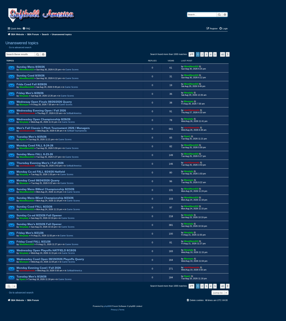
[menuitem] (26, 28)
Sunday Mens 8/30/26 (31, 66)
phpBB (107, 306)
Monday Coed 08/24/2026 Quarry (38, 180)
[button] (191, 54)
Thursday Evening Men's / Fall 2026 (40, 162)
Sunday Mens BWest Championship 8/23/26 (45, 189)
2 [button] (202, 54)
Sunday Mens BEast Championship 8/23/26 (45, 197)
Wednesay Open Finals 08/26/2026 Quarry (44, 101)
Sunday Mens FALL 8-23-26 (35, 154)
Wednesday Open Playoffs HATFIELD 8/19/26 (46, 250)
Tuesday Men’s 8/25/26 (31, 136)
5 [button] (215, 54)
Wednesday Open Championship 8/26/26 (43, 119)
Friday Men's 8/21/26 (30, 232)
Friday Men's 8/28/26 (30, 93)
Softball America (73, 113)
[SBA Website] (41, 14)
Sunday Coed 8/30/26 (31, 75)
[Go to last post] (200, 66)
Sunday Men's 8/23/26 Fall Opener (39, 224)
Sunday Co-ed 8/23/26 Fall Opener (39, 215)
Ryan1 (22, 139)
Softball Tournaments (77, 131)
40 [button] (222, 54)
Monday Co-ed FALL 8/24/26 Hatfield (41, 171)
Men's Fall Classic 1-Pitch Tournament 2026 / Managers (53, 128)
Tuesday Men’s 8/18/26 (31, 276)
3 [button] (206, 54)
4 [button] (210, 54)
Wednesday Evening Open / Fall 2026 (41, 110)
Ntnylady (24, 96)
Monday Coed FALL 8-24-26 (35, 145)
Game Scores (72, 69)
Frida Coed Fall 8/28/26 (32, 84)
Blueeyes (24, 104)
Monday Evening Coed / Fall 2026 (39, 267)
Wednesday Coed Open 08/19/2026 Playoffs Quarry (50, 259)
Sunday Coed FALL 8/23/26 (34, 206)
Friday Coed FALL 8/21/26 (34, 241)
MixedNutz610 (26, 69)
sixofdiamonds (27, 113)
